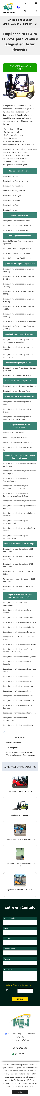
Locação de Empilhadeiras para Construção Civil (15, 522)
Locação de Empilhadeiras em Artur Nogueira (17, 662)
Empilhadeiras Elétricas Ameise (15, 181)
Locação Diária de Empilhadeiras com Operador (18, 242)
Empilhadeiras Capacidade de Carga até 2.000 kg (18, 327)
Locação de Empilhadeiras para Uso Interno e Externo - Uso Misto (17, 418)
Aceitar (20, 1092)
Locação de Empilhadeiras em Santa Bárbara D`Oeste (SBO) (17, 650)
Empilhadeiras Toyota (11, 200)
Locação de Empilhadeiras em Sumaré (18, 617)
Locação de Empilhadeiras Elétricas (17, 225)
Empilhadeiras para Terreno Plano (16, 391)
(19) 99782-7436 (21, 1054)
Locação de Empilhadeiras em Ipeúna (17, 691)
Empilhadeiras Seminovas (13, 433)
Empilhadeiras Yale (10, 210)
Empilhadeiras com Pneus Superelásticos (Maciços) (19, 369)
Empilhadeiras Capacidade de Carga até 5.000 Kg (18, 300)
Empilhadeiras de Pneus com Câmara (18, 375)
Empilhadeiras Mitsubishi (13, 186)
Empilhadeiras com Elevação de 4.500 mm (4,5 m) (18, 550)
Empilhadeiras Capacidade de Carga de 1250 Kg (18, 292)
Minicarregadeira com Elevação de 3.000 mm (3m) (19, 580)
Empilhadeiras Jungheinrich (14, 191)
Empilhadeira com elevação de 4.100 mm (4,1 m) (19, 572)
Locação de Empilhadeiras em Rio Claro (18, 700)
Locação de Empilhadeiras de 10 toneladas (19, 321)
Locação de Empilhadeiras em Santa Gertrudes (17, 706)
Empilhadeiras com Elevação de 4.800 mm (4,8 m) (18, 557)
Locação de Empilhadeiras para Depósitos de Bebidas (19, 464)
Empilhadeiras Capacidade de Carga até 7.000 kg (18, 285)
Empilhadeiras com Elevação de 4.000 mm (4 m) (18, 587)
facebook (18, 7)
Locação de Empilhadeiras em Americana (19, 622)
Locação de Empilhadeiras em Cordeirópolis (15, 719)
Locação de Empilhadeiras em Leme (17, 681)
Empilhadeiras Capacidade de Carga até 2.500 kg (18, 277)
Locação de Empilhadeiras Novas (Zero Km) (18, 448)
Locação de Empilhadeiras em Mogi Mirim (19, 657)
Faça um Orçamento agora (20, 67)
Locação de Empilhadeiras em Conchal (18, 676)
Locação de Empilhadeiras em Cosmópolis (19, 713)
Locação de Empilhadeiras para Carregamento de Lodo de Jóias (15, 494)
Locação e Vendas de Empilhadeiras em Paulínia (18, 638)
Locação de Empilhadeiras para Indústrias (19, 501)
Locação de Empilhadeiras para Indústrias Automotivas (19, 507)
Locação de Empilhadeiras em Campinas (19, 632)
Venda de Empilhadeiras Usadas (15, 437)
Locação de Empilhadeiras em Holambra (19, 627)
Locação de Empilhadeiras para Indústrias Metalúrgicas (19, 472)
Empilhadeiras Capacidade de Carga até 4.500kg (18, 307)
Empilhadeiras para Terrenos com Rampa (19, 386)
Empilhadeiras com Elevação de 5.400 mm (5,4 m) (18, 565)
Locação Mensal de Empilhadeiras (16, 253)
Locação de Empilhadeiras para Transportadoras (15, 479)
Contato (36, 10)
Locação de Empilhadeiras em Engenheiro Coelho (19, 670)
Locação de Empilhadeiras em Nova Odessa (17, 611)
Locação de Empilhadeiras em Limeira (18, 725)
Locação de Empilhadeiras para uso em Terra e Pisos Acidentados (18, 340)
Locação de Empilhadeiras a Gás (15, 230)
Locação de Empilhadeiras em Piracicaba (19, 696)
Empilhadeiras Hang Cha (12, 195)
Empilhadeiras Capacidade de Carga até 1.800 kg (18, 270)
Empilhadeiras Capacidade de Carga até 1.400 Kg (18, 315)
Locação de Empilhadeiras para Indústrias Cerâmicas (19, 514)
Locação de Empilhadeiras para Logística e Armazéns (20, 529)
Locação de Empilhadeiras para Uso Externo (17, 410)
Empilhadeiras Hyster (11, 176)
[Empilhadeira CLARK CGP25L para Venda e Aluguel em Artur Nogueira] (20, 1028)
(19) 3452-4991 (22, 1048)
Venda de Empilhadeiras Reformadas (17, 442)
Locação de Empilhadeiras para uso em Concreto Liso (18, 355)
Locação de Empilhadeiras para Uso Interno (17, 403)
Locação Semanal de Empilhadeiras (17, 248)
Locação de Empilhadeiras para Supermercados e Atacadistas (15, 487)
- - (21, 1037)
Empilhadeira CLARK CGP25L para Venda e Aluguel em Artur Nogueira (20, 42)
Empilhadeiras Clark (11, 205)
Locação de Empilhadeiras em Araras (18, 686)
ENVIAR (20, 999)
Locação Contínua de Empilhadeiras (17, 258)
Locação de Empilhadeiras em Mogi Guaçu (19, 644)
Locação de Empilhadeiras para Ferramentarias (15, 537)
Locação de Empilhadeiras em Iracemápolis (15, 603)
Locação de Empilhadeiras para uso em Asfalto (18, 348)
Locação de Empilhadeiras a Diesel (17, 221)
